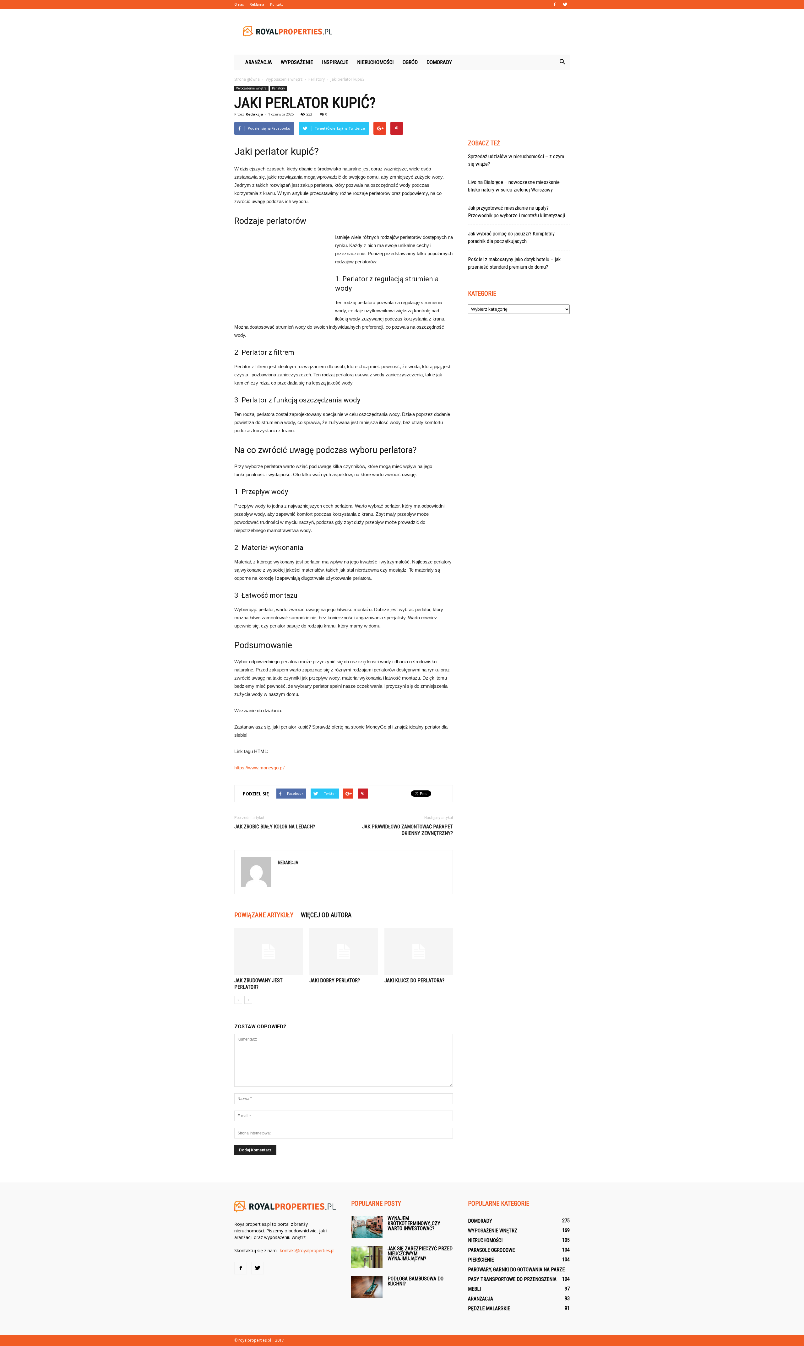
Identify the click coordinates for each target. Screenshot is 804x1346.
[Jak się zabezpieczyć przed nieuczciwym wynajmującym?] (367, 1257)
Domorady (439, 62)
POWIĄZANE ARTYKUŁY (263, 915)
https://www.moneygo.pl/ (259, 767)
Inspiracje (335, 62)
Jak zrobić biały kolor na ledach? (274, 827)
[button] (562, 62)
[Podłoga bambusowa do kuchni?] (367, 1287)
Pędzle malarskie (489, 1308)
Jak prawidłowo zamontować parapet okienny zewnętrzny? (407, 830)
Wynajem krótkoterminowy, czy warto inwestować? (414, 1223)
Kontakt (276, 4)
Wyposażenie (297, 62)
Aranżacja (258, 62)
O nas (239, 4)
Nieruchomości (375, 62)
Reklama (257, 4)
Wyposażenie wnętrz (251, 88)
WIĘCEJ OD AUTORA (326, 915)
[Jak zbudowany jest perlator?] (268, 951)
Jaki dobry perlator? (334, 980)
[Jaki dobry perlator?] (343, 951)
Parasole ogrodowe (491, 1250)
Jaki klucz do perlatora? (414, 980)
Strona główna (247, 79)
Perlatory (278, 88)
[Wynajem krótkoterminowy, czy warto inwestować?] (367, 1227)
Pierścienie (481, 1260)
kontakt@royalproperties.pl (307, 1250)
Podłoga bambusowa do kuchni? (415, 1281)
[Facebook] (554, 4)
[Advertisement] (455, 32)
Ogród (410, 62)
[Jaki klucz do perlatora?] (418, 951)
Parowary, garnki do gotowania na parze (516, 1270)
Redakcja (254, 114)
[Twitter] (565, 4)
